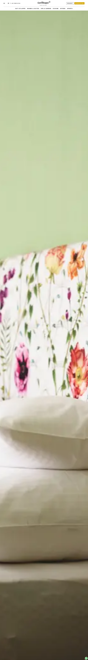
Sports (70, 8)
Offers (62, 8)
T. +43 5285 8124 (15, 3)
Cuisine (56, 8)
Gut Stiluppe (20, 8)
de (4, 3)
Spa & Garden (46, 8)
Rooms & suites (33, 8)
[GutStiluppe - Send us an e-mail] (8, 3)
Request (70, 3)
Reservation (79, 3)
